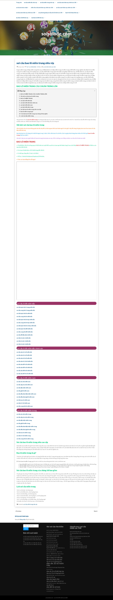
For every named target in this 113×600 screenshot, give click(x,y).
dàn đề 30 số (50, 585)
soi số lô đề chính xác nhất (49, 67)
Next (95, 511)
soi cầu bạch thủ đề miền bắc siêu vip (32, 538)
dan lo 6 (48, 553)
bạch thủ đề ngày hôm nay (51, 551)
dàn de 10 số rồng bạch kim (54, 561)
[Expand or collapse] (95, 91)
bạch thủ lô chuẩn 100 (53, 536)
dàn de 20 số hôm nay (55, 564)
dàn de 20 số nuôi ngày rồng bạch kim (55, 567)
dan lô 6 (59, 555)
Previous (18, 511)
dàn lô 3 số (60, 581)
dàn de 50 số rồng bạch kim (55, 573)
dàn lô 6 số (54, 583)
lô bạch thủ (58, 589)
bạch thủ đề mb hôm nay (60, 547)
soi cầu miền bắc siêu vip (30, 2)
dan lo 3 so (59, 551)
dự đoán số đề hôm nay (22, 17)
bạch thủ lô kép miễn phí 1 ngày (52, 544)
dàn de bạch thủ (53, 579)
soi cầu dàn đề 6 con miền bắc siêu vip (32, 542)
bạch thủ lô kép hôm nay (71, 12)
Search (26, 528)
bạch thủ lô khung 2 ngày (51, 538)
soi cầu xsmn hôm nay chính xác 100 (66, 2)
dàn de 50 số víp (50, 575)
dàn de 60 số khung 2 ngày (60, 575)
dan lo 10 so (60, 553)
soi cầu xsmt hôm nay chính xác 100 (65, 7)
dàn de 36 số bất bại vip (55, 571)
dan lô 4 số (55, 555)
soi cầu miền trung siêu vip (47, 2)
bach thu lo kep (50, 532)
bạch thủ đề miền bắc (52, 549)
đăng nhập (22, 519)
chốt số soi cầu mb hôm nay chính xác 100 (42, 7)
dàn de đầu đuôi (52, 581)
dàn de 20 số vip (49, 569)
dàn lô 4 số (49, 583)
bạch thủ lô (49, 534)
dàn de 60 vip (51, 577)
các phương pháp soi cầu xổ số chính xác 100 (50, 12)
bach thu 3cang (49, 530)
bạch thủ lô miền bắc (52, 546)
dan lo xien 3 (50, 555)
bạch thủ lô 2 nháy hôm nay (58, 534)
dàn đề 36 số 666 (53, 587)
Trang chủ (19, 2)
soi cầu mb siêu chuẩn (22, 7)
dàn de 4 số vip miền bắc (54, 559)
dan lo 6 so (54, 553)
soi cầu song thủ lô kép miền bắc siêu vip (33, 536)
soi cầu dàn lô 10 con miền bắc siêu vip (32, 544)
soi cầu (71, 539)
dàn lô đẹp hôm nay (61, 583)
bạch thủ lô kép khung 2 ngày (52, 542)
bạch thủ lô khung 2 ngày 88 (52, 540)
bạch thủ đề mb (51, 548)
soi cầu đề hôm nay (50, 591)
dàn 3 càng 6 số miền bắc (55, 557)
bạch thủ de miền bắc (58, 532)
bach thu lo (55, 530)
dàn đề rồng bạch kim (51, 589)
